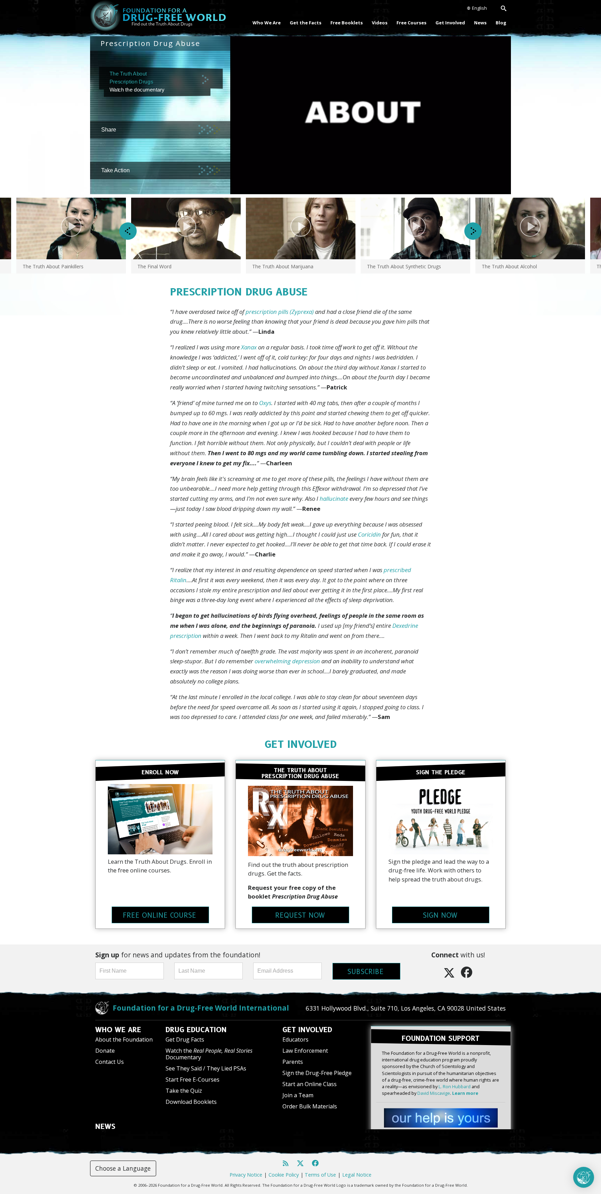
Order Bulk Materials (309, 1106)
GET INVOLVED (301, 744)
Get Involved (450, 22)
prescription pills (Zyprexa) (280, 312)
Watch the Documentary (209, 1054)
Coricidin (369, 534)
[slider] (364, 189)
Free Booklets (346, 22)
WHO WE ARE (118, 1030)
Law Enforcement (305, 1050)
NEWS (105, 1126)
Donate (105, 1050)
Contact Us (109, 1062)
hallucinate (334, 499)
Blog (501, 22)
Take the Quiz (184, 1090)
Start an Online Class (309, 1084)
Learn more (465, 1093)
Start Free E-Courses (192, 1079)
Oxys (265, 403)
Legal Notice (356, 1174)
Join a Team (297, 1095)
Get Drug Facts (185, 1039)
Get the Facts (305, 22)
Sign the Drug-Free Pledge (317, 1073)
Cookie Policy (284, 1174)
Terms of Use (320, 1174)
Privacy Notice (246, 1174)
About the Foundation (124, 1039)
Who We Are (267, 22)
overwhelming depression (287, 661)
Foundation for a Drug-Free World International (201, 1008)
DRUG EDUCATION (196, 1030)
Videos (379, 22)
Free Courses (411, 22)
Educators (295, 1039)
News (480, 22)
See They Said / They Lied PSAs (206, 1068)
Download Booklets (191, 1102)
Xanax (249, 347)
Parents (292, 1062)
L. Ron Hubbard (455, 1086)
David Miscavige (433, 1093)
